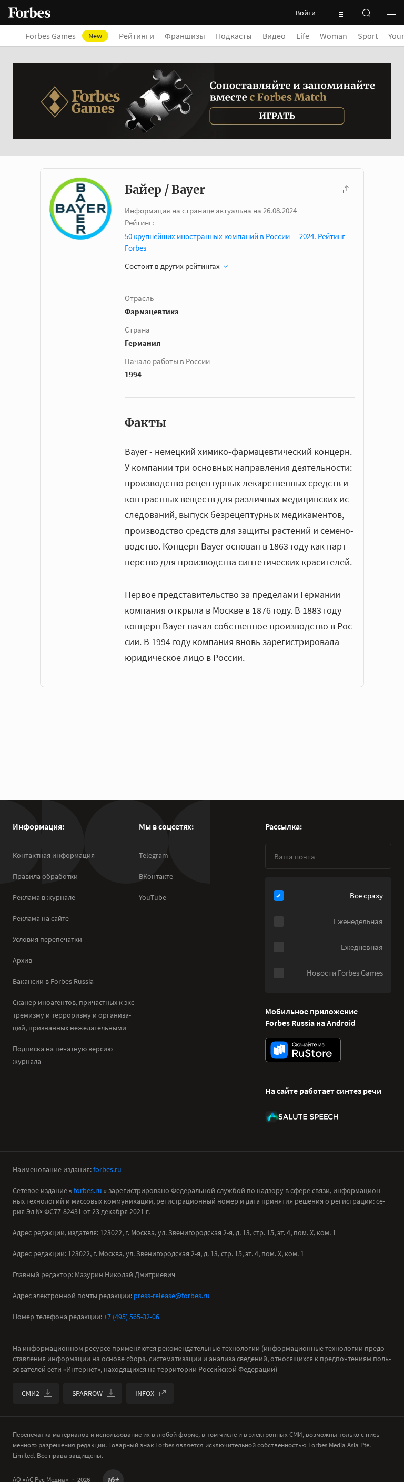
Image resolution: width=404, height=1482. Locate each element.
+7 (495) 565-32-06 (131, 1316)
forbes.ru (107, 1169)
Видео (274, 35)
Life (302, 35)
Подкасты (234, 35)
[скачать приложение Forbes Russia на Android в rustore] (303, 1050)
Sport (368, 35)
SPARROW (87, 1393)
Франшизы (185, 35)
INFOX (144, 1393)
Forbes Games (63, 35)
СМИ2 (30, 1393)
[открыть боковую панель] (340, 12)
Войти (306, 12)
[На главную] (29, 12)
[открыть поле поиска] (366, 12)
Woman (333, 35)
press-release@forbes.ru (172, 1295)
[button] (391, 12)
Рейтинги (136, 35)
